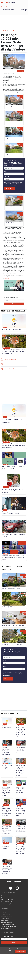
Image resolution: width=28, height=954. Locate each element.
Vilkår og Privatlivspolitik (7, 900)
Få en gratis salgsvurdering (7, 924)
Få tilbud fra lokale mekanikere (8, 926)
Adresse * (6, 176)
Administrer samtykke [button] (6, 904)
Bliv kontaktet (10, 188)
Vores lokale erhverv (6, 914)
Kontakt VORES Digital (6, 902)
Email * (6, 171)
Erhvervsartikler (5, 920)
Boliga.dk (7, 278)
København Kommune (6, 922)
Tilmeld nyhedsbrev (20, 951)
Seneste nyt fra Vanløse (6, 912)
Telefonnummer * (8, 166)
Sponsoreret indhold (6, 928)
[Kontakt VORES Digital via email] (17, 888)
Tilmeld (14, 303)
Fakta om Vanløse (5, 918)
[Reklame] (14, 285)
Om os (2, 895)
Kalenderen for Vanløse (6, 916)
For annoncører (4, 898)
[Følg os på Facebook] (10, 888)
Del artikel (20, 71)
